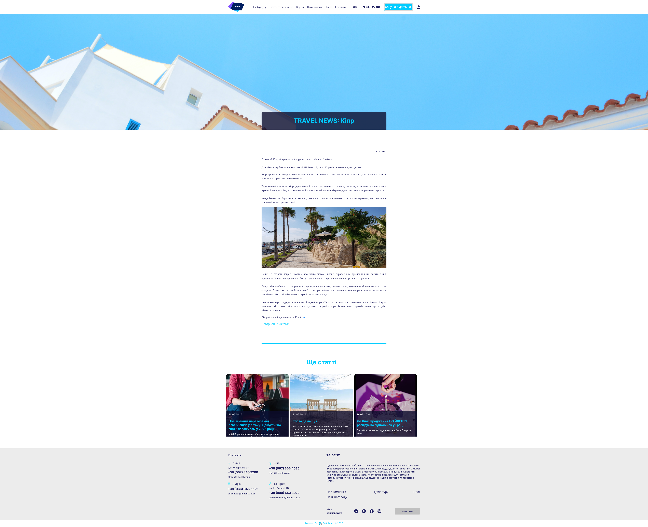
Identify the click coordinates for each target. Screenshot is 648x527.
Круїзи (300, 7)
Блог (329, 7)
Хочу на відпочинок (398, 7)
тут (303, 317)
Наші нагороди (337, 497)
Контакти (340, 7)
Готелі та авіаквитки (281, 7)
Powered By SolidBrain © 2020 (324, 523)
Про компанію (315, 7)
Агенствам (407, 511)
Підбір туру (259, 7)
